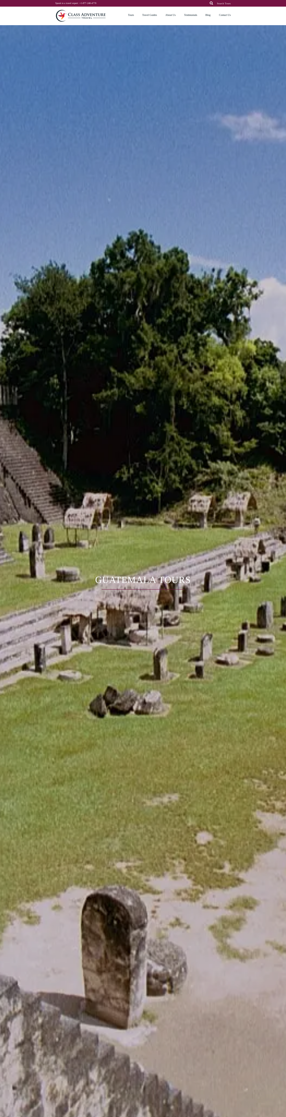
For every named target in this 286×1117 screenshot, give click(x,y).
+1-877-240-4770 (87, 3)
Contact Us (225, 15)
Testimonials (190, 15)
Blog (208, 15)
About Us (170, 15)
